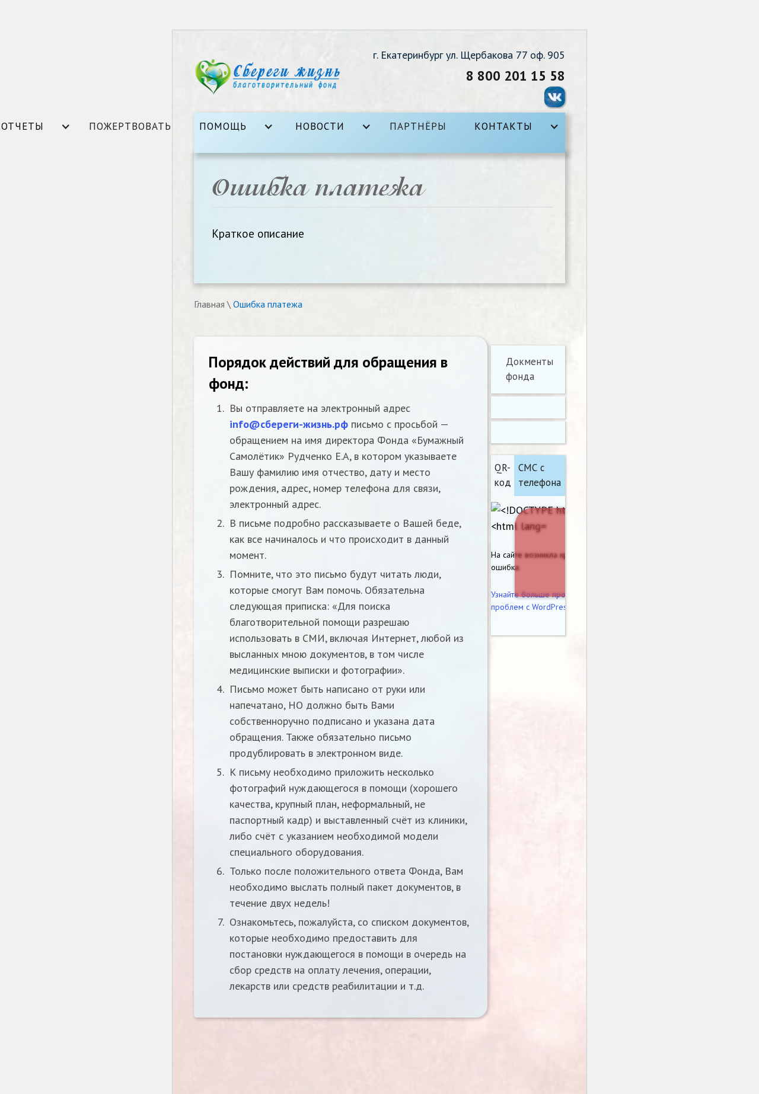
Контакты (503, 126)
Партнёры (418, 126)
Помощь (223, 126)
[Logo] (268, 77)
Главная (209, 304)
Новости (320, 126)
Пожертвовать (130, 126)
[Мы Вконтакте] (554, 97)
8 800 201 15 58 (515, 75)
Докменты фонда (529, 369)
